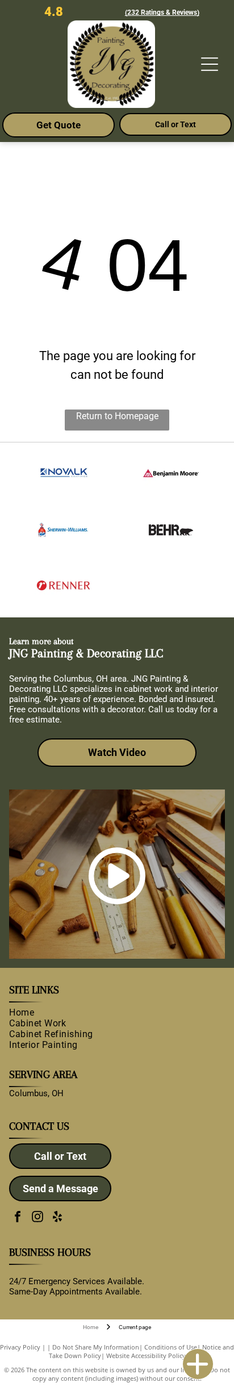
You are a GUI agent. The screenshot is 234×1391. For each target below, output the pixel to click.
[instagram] (37, 1218)
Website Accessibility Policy (146, 1355)
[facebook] (17, 1218)
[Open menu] (209, 64)
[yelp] (57, 1218)
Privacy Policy (20, 1347)
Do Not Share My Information (95, 1347)
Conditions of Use (170, 1347)
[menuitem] (114, 1012)
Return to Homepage (117, 416)
